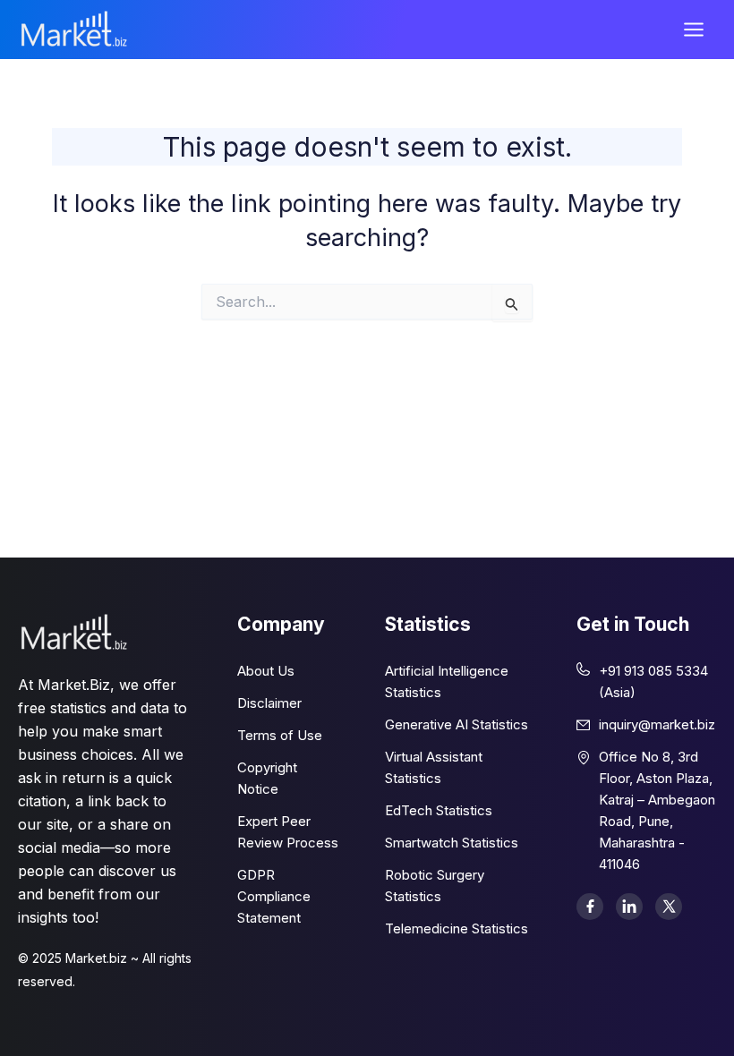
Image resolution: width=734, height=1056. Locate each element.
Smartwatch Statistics (451, 842)
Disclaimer (269, 702)
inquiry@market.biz (657, 724)
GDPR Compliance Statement (274, 896)
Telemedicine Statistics (456, 928)
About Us (265, 670)
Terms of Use (279, 735)
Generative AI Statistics (456, 724)
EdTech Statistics (438, 810)
